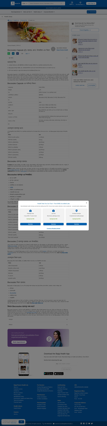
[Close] (86, 203)
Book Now (30, 224)
